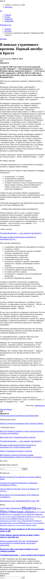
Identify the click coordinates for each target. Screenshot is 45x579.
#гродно (9, 514)
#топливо (22, 525)
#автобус (3, 409)
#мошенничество (5, 521)
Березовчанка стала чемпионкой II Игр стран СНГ (19, 501)
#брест (9, 409)
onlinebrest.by (40, 405)
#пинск (10, 523)
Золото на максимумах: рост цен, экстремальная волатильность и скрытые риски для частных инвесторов (19, 543)
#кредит (34, 516)
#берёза (39, 508)
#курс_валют (41, 516)
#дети (24, 514)
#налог (14, 521)
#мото (32, 518)
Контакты (8, 7)
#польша (22, 523)
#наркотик (19, 520)
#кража (29, 516)
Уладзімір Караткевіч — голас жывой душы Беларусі (21, 233)
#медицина (8, 518)
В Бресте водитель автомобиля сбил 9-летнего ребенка (21, 423)
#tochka (2, 508)
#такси (18, 525)
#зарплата (39, 514)
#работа (41, 523)
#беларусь (29, 508)
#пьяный (35, 523)
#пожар (15, 523)
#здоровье (3, 516)
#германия (41, 512)
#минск (14, 519)
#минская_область (24, 519)
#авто (8, 508)
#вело (36, 512)
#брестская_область (22, 511)
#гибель (3, 514)
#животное (30, 514)
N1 (1, 11)
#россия (3, 525)
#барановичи (16, 508)
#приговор (30, 523)
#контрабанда (21, 516)
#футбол (29, 525)
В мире (7, 17)
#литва (2, 519)
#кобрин (14, 516)
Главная (8, 15)
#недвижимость (28, 521)
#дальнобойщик (16, 514)
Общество (9, 19)
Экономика (9, 21)
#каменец (8, 516)
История (3, 39)
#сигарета (9, 525)
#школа (34, 525)
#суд (14, 525)
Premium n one (5, 25)
